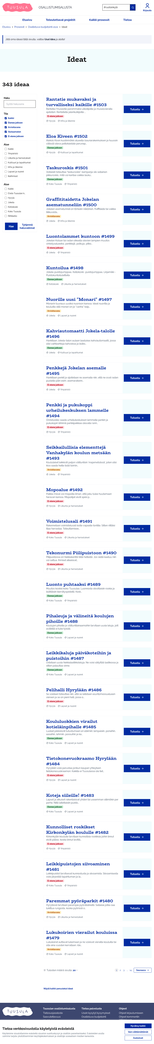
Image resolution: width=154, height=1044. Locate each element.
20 (74, 970)
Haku (7, 98)
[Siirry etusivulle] (20, 1011)
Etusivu (6, 27)
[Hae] (132, 7)
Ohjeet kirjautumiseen (131, 1013)
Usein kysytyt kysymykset (96, 1013)
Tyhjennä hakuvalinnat (27, 226)
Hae (11, 226)
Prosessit (19, 27)
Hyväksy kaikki (138, 1026)
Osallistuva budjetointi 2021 (43, 27)
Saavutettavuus (52, 1016)
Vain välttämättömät (138, 1032)
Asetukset (138, 1038)
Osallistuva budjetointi (94, 1016)
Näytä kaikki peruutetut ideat (58, 988)
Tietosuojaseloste (53, 1013)
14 (131, 970)
